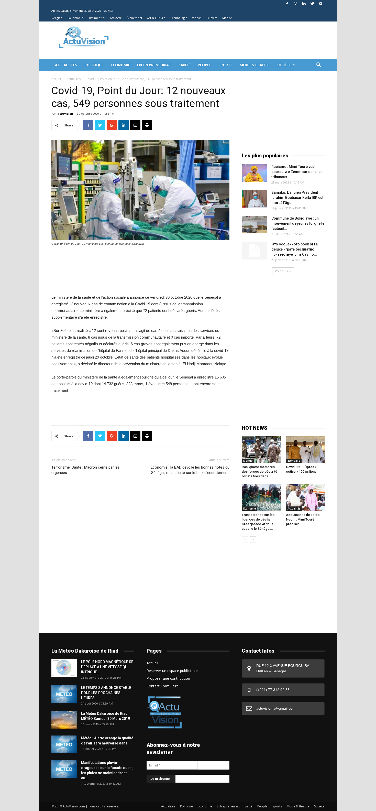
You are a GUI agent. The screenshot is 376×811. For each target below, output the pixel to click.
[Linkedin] (304, 3)
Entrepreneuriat (154, 64)
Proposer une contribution (168, 678)
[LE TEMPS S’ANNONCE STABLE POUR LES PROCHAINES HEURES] (64, 694)
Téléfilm (211, 18)
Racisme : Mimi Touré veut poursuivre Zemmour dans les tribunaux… (297, 172)
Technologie (178, 18)
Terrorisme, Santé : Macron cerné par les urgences (85, 470)
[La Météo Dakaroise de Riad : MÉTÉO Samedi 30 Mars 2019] (64, 720)
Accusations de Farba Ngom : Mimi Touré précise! (302, 519)
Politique (94, 64)
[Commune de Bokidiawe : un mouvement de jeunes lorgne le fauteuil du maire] (254, 224)
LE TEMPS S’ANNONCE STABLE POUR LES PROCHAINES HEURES (106, 693)
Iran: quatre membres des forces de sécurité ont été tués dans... (259, 471)
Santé (185, 64)
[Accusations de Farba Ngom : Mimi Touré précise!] (305, 497)
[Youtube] (321, 3)
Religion (56, 18)
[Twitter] (312, 3)
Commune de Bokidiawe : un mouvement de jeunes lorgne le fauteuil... (297, 223)
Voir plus (281, 271)
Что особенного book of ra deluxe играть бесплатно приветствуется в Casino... (294, 249)
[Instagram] (295, 3)
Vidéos (196, 18)
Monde (227, 18)
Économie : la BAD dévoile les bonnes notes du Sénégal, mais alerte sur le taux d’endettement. (190, 470)
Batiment (95, 18)
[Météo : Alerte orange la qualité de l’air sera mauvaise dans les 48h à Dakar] (64, 744)
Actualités (66, 64)
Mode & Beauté (254, 64)
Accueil (56, 79)
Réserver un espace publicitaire (172, 670)
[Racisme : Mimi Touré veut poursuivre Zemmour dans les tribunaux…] (254, 173)
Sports (225, 64)
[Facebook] (287, 3)
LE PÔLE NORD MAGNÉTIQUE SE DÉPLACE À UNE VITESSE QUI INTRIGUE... (107, 667)
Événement (134, 18)
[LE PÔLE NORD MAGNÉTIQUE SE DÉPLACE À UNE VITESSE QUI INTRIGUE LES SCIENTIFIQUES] (64, 668)
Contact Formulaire (163, 686)
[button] (318, 65)
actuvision (65, 113)
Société (284, 64)
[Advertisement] (209, 40)
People (204, 64)
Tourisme (74, 18)
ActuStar (115, 18)
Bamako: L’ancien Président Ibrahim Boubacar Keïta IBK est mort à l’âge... (297, 197)
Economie (120, 64)
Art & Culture (156, 18)
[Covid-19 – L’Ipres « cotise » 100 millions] (305, 449)
